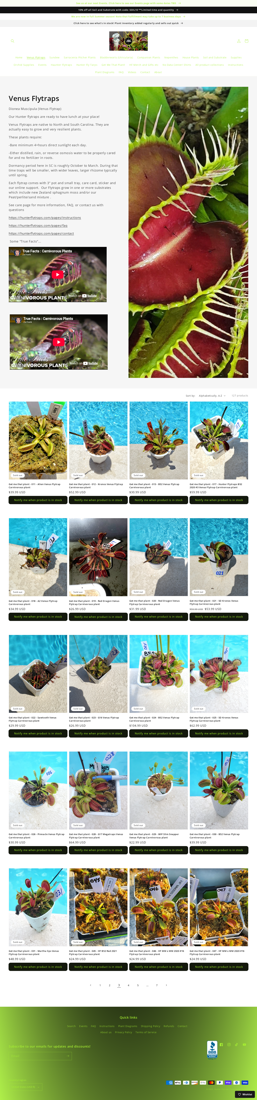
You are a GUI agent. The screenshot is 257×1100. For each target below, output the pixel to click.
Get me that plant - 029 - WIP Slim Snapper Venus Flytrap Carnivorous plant (154, 836)
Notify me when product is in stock (38, 500)
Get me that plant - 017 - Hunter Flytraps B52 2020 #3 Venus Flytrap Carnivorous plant (216, 486)
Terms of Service (146, 1032)
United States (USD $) (23, 1086)
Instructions (107, 1026)
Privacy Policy (123, 1032)
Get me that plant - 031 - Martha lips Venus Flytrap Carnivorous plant (34, 952)
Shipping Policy (150, 1026)
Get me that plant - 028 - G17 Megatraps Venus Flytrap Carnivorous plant (96, 836)
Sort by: (190, 395)
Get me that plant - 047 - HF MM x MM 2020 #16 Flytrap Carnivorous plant (217, 952)
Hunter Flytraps (222, 1089)
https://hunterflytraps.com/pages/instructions (45, 218)
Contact (182, 1026)
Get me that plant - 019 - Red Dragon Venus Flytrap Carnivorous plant (94, 602)
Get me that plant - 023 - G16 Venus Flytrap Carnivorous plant (94, 719)
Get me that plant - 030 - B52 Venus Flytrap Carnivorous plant (215, 836)
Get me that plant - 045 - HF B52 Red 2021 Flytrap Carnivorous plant (93, 952)
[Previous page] (91, 985)
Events (83, 1026)
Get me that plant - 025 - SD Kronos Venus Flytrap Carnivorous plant (214, 719)
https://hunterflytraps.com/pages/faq (38, 225)
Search (71, 1026)
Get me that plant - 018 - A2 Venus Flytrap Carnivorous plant (33, 602)
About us (106, 1032)
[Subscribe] (68, 1056)
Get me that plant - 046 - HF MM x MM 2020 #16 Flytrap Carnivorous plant (156, 952)
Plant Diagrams (127, 1026)
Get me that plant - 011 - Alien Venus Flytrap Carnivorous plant (34, 486)
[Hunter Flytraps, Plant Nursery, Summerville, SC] (212, 1050)
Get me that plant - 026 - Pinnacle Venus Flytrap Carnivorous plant (37, 836)
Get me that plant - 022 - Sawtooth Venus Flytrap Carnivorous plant (32, 719)
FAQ (93, 1026)
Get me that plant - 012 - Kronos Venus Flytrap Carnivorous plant (96, 486)
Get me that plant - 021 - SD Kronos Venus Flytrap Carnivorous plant (214, 602)
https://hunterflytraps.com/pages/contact (41, 233)
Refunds (169, 1026)
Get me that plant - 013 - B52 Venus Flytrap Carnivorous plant (154, 486)
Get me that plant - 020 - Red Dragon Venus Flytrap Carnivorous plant (154, 602)
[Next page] (166, 985)
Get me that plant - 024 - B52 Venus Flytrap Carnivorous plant (154, 719)
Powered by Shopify (239, 1089)
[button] (12, 41)
